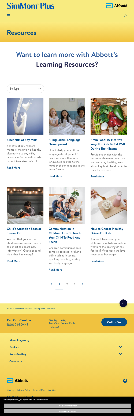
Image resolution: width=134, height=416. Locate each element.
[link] (9, 308)
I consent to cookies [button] (67, 411)
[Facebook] (125, 382)
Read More (13, 168)
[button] (120, 16)
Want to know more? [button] (68, 405)
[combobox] (25, 88)
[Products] (120, 347)
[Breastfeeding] (120, 354)
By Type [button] (14, 88)
